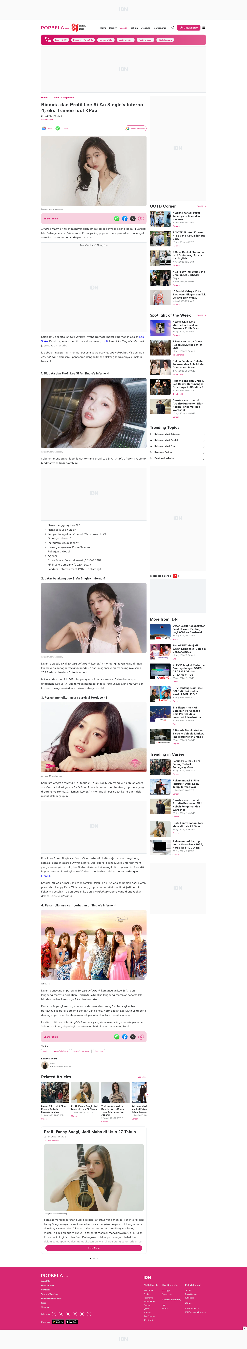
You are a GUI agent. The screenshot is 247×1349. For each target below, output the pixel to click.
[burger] (204, 28)
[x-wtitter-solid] (133, 218)
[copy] (141, 218)
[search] (173, 28)
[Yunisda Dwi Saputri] (45, 1065)
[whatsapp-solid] (116, 218)
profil (105, 341)
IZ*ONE (46, 875)
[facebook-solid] (125, 218)
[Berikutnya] (147, 1280)
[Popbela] (63, 27)
